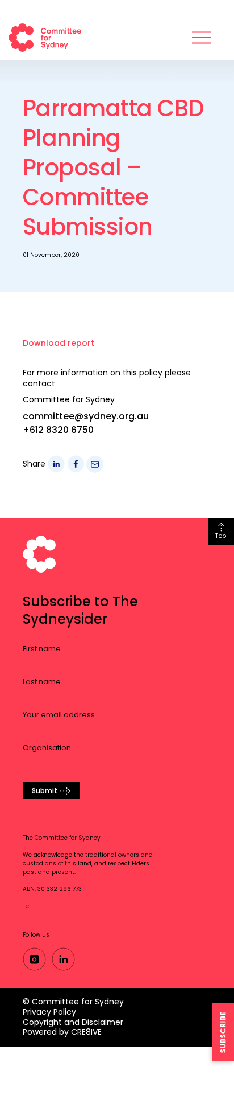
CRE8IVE (86, 1031)
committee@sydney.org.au (86, 416)
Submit (44, 790)
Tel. (27, 906)
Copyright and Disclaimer (73, 1022)
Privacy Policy (49, 1012)
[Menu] (201, 37)
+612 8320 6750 (58, 429)
